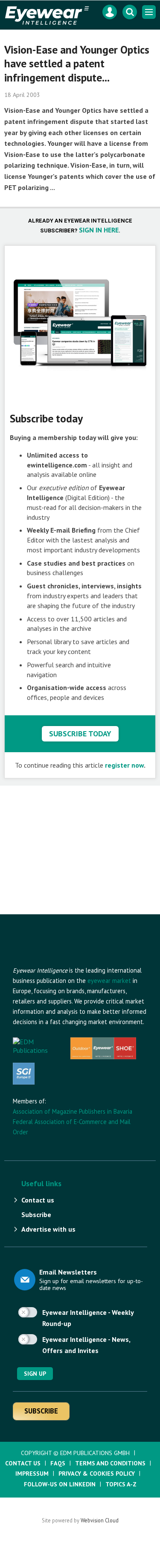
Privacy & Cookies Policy (96, 1473)
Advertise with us (48, 1229)
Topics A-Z (121, 1484)
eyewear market (109, 980)
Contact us (37, 1200)
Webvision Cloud (100, 1520)
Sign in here (99, 230)
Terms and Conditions (110, 1463)
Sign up (35, 1373)
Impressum (32, 1473)
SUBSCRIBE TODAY (80, 733)
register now (124, 765)
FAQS (57, 1463)
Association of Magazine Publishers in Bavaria (72, 1111)
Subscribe (36, 1214)
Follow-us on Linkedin (60, 1484)
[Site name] (60, 961)
